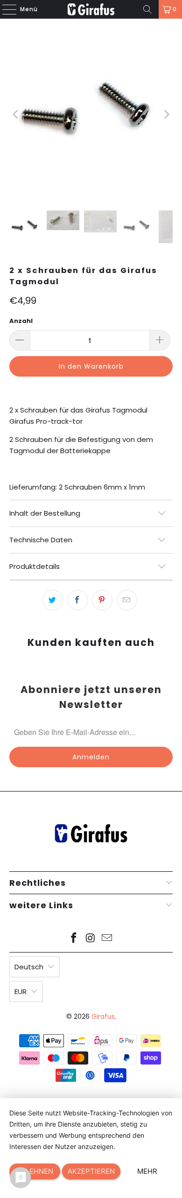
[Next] (165, 114)
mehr (147, 1171)
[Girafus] (91, 9)
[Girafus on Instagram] (91, 938)
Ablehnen (34, 1171)
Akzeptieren (91, 1171)
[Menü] (4, 9)
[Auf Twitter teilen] (52, 600)
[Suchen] (147, 9)
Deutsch (28, 967)
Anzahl (21, 320)
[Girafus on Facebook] (74, 938)
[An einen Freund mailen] (127, 600)
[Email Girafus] (107, 938)
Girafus (103, 1016)
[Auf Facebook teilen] (77, 600)
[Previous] (16, 114)
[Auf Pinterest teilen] (102, 600)
